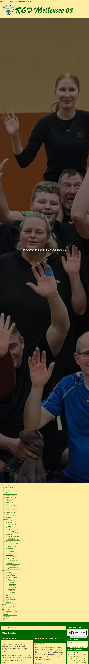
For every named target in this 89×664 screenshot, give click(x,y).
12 (74, 660)
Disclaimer (2, 1)
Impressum (10, 1)
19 (74, 662)
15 (82, 660)
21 (79, 662)
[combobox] (77, 644)
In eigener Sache (43, 644)
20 (77, 662)
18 (71, 662)
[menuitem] (6, 485)
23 (85, 662)
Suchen (70, 642)
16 (84, 660)
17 (68, 662)
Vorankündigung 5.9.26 (10, 638)
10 (69, 660)
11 (71, 660)
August (76, 652)
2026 (79, 652)
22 (82, 662)
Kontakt (30, 1)
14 (79, 660)
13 (76, 660)
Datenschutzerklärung (20, 1)
